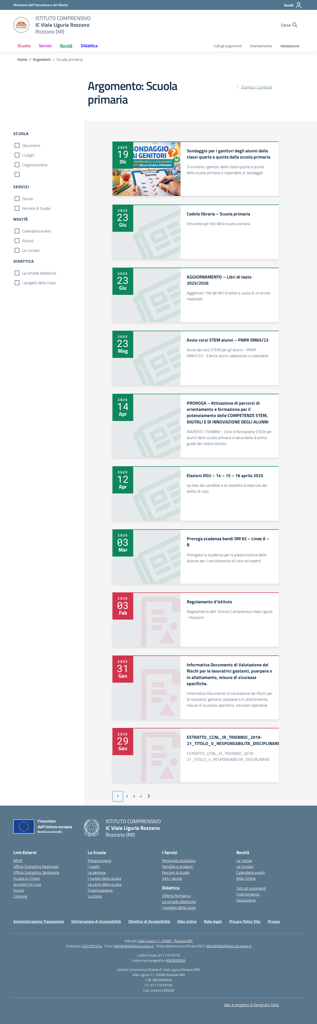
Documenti (31, 145)
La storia (95, 896)
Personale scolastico (178, 860)
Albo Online (246, 878)
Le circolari (31, 250)
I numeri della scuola (104, 878)
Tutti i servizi (172, 878)
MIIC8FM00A (175, 960)
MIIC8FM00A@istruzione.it (134, 946)
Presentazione (99, 860)
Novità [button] (66, 45)
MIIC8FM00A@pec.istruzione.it (228, 946)
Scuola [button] (24, 45)
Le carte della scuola (104, 884)
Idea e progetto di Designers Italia (251, 1005)
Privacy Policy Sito (244, 921)
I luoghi (28, 155)
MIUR (18, 860)
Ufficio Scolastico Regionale (35, 866)
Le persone (97, 872)
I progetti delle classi (39, 283)
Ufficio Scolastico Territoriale (36, 872)
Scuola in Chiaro (26, 878)
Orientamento (261, 46)
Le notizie (244, 860)
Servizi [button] (45, 45)
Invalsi (18, 890)
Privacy (274, 921)
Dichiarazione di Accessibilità (96, 921)
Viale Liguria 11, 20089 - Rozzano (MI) (165, 940)
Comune (20, 896)
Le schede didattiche (39, 273)
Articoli (28, 241)
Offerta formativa (176, 896)
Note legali (213, 921)
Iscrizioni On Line (27, 884)
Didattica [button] (89, 45)
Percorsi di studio (175, 872)
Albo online (186, 921)
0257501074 (92, 946)
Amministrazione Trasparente (38, 921)
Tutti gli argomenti (227, 46)
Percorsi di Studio (36, 208)
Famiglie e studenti (177, 866)
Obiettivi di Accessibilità (149, 921)
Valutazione (289, 46)
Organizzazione (34, 165)
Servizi (27, 199)
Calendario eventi (36, 231)
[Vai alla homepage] (21, 25)
